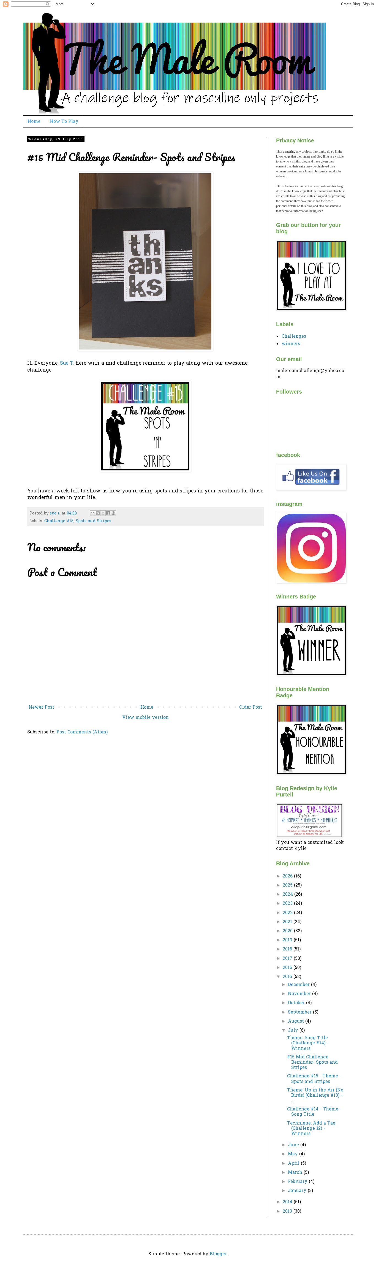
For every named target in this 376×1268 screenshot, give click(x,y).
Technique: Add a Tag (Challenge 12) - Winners (311, 1128)
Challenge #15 (58, 521)
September (300, 1012)
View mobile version (145, 717)
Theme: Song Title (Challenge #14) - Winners (307, 1043)
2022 (288, 913)
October (297, 1003)
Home (34, 121)
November (300, 994)
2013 (288, 1211)
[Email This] (92, 513)
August (296, 1021)
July (293, 1030)
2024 (288, 894)
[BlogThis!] (97, 513)
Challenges (294, 336)
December (299, 985)
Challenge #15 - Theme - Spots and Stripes (314, 1079)
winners (291, 344)
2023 (288, 903)
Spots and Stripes (93, 521)
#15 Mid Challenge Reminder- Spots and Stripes (312, 1062)
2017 (288, 958)
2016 (288, 967)
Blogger (218, 1254)
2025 (288, 885)
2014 (288, 1202)
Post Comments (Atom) (82, 732)
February (298, 1181)
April (294, 1163)
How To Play (64, 121)
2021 (288, 922)
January (298, 1191)
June (294, 1145)
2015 (288, 977)
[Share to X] (103, 513)
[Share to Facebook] (108, 513)
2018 (288, 949)
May (293, 1154)
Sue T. (67, 363)
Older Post (250, 707)
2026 (288, 876)
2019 (288, 940)
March (296, 1172)
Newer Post (41, 707)
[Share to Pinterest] (113, 513)
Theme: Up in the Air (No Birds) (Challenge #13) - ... (315, 1095)
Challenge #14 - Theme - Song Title (314, 1112)
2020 (288, 931)
